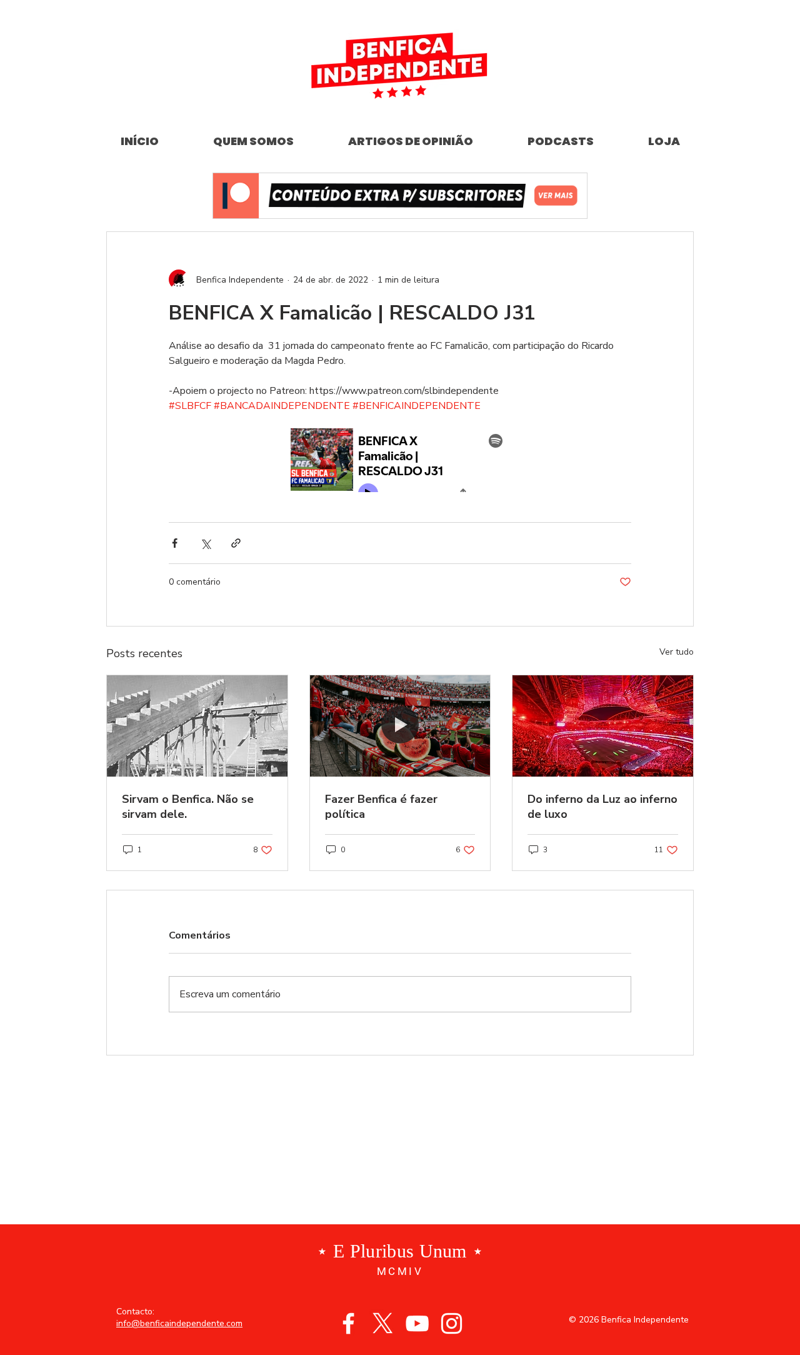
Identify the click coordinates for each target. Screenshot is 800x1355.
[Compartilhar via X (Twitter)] (205, 543)
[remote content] (400, 461)
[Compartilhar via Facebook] (175, 543)
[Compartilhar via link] (236, 543)
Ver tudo (676, 652)
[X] (383, 1323)
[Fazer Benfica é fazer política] (400, 726)
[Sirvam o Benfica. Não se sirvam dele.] (197, 726)
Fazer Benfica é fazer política (381, 807)
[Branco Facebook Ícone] (348, 1323)
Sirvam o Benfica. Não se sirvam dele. (188, 807)
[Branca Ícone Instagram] (452, 1323)
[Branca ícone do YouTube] (417, 1323)
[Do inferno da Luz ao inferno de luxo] (602, 726)
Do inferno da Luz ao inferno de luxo (603, 807)
